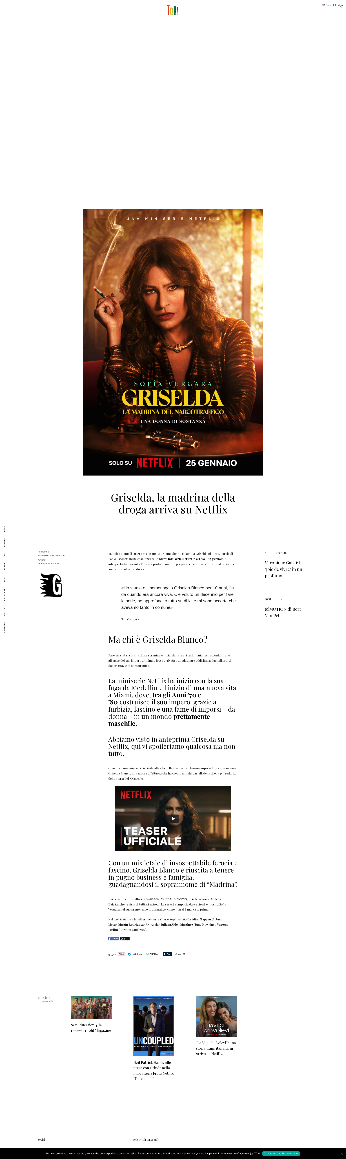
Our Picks (5, 595)
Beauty (5, 567)
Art (5, 555)
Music (5, 529)
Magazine (5, 627)
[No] (341, 1153)
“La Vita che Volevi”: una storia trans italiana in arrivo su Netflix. (216, 1048)
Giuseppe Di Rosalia (48, 564)
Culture (5, 611)
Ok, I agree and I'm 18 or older (281, 1153)
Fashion (5, 543)
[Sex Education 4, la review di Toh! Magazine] (91, 1007)
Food (5, 580)
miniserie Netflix (180, 559)
